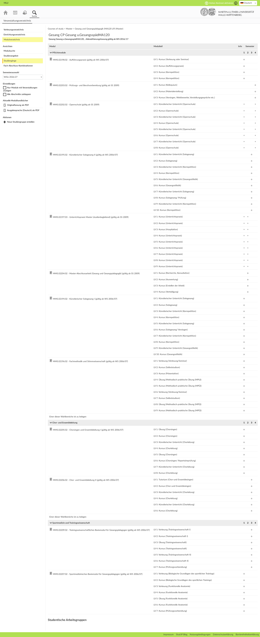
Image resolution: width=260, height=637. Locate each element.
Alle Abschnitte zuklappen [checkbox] (19, 94)
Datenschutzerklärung (223, 635)
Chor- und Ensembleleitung (64, 423)
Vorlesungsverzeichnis (14, 30)
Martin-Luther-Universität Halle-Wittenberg (227, 11)
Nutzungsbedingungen (200, 635)
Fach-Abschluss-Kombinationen (18, 66)
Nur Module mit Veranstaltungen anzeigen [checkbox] (20, 89)
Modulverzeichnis (12, 40)
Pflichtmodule (59, 53)
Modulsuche (9, 51)
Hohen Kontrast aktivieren (221, 3)
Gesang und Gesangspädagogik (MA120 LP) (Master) (99, 29)
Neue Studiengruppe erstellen (20, 122)
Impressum (168, 635)
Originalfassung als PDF (18, 105)
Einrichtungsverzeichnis (14, 35)
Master (69, 29)
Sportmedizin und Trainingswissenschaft (71, 523)
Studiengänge (10, 61)
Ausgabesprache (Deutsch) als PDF (23, 110)
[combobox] (248, 3)
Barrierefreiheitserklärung (247, 635)
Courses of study (55, 29)
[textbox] (248, 3)
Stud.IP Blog (181, 635)
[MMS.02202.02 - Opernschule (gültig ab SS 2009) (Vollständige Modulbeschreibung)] (51, 105)
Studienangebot (11, 56)
